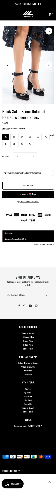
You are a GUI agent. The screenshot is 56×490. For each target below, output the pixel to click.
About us (28, 388)
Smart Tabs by (46, 244)
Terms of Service (28, 333)
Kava (52, 244)
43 (30, 143)
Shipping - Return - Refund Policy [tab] (16, 239)
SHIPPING (27, 4)
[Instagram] (36, 306)
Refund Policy (28, 348)
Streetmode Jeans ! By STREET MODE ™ (28, 426)
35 (14, 136)
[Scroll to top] (49, 481)
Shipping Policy (28, 337)
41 (6, 143)
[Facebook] (19, 306)
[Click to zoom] (48, 31)
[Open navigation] (6, 14)
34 (14, 143)
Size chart (50, 135)
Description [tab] (8, 233)
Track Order (28, 370)
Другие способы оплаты (28, 201)
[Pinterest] (24, 306)
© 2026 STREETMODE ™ (11, 471)
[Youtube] (30, 306)
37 (22, 136)
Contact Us (28, 403)
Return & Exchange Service (28, 363)
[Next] (48, 64)
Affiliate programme (28, 366)
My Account (28, 392)
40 (46, 136)
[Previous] (7, 64)
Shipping (5, 128)
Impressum (28, 396)
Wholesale (28, 374)
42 (22, 143)
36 (6, 136)
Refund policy (28, 411)
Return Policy (28, 344)
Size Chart (28, 400)
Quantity (5, 156)
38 (30, 136)
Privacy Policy (28, 341)
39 (38, 136)
